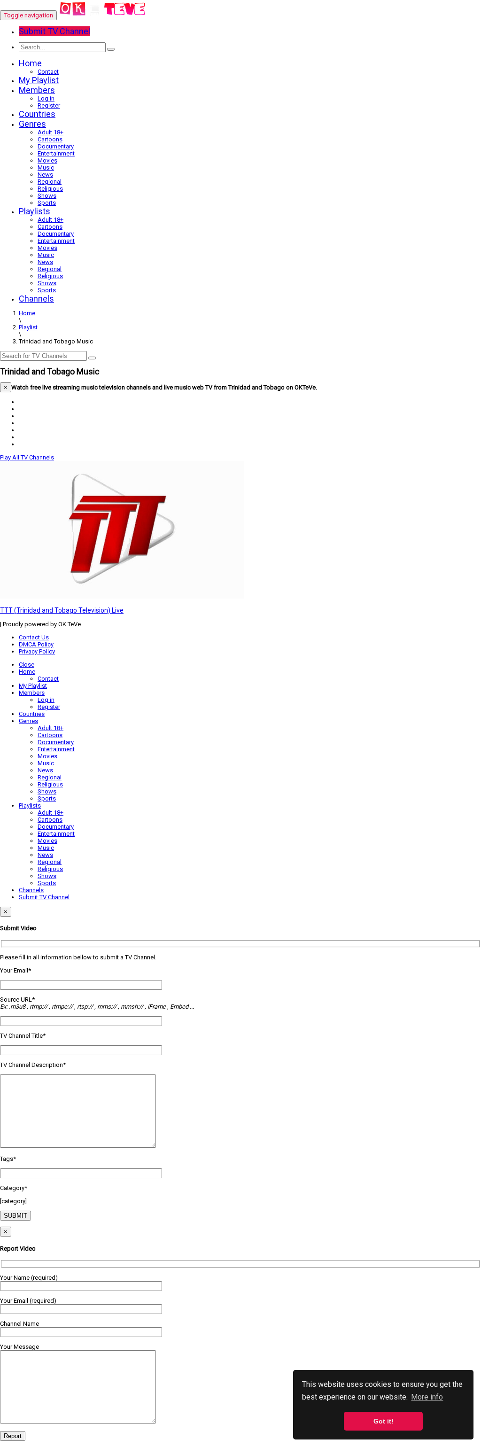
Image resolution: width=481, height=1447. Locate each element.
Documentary (56, 146)
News (45, 174)
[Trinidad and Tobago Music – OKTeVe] (102, 15)
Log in (46, 98)
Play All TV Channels (27, 457)
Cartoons (50, 139)
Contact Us (34, 637)
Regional (50, 181)
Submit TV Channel (44, 897)
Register (49, 105)
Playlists (34, 211)
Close (26, 664)
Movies (47, 160)
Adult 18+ (50, 132)
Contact (48, 71)
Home (30, 63)
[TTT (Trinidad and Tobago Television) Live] (122, 596)
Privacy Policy (37, 651)
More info (427, 1397)
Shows (47, 195)
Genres (32, 124)
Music (46, 167)
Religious (50, 188)
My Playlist (39, 80)
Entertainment (56, 153)
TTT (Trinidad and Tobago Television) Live (62, 610)
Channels (36, 298)
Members (37, 90)
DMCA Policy (36, 644)
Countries (37, 114)
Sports (47, 202)
